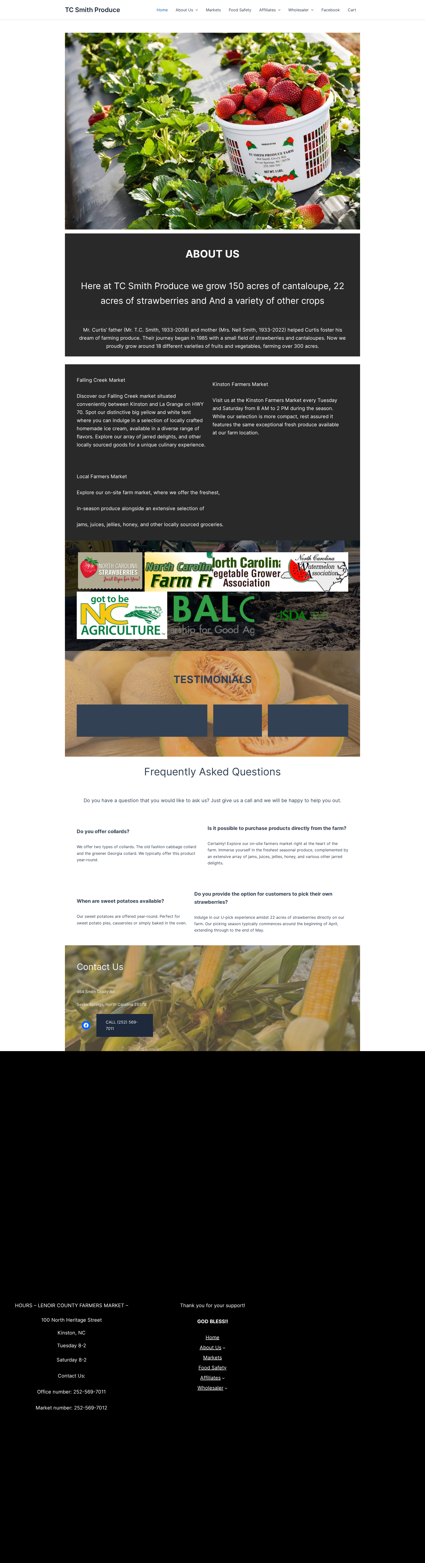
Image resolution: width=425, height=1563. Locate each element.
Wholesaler (298, 9)
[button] (195, 10)
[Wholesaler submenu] (226, 1388)
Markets (213, 9)
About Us (184, 9)
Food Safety (240, 9)
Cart (352, 9)
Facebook (330, 9)
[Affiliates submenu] (223, 1378)
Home (162, 9)
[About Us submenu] (224, 1347)
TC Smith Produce (92, 10)
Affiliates (267, 9)
